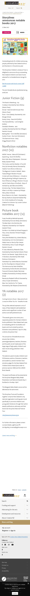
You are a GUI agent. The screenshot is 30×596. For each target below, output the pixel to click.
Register (5, 530)
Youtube (12, 545)
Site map (4, 562)
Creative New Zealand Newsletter (19, 537)
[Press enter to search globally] (27, 501)
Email (19, 490)
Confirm (15, 593)
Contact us (5, 565)
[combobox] (12, 501)
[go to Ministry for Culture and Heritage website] (26, 579)
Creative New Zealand (7, 12)
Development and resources (11, 514)
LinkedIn (24, 490)
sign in (13, 530)
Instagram (8, 545)
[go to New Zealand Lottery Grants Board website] (9, 579)
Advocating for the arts (9, 509)
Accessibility (5, 571)
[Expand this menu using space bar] (27, 505)
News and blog (7, 522)
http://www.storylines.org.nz (10, 415)
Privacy (4, 568)
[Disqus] (15, 464)
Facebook (2, 545)
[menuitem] (15, 505)
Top (25, 496)
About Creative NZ (8, 518)
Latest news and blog (8, 435)
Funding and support (9, 505)
